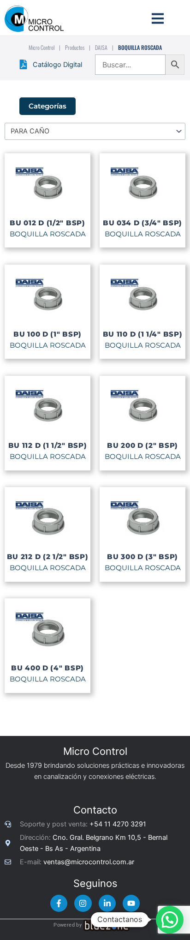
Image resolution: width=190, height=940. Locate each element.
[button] (170, 920)
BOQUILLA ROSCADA (48, 234)
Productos (74, 47)
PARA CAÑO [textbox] (30, 131)
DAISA (101, 47)
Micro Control (41, 47)
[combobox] (95, 131)
